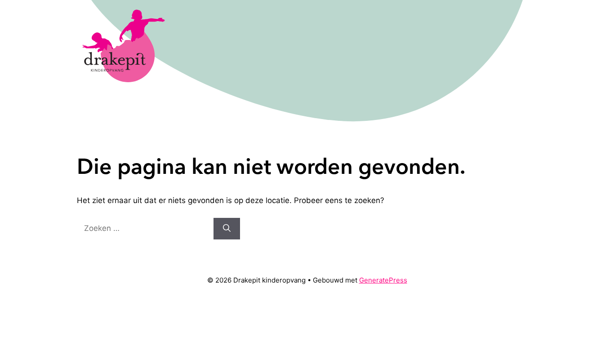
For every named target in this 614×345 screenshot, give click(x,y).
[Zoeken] (227, 228)
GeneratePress (383, 280)
